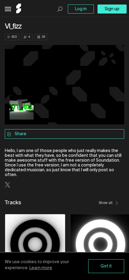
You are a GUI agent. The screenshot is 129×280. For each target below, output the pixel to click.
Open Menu (8, 9)
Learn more (40, 268)
